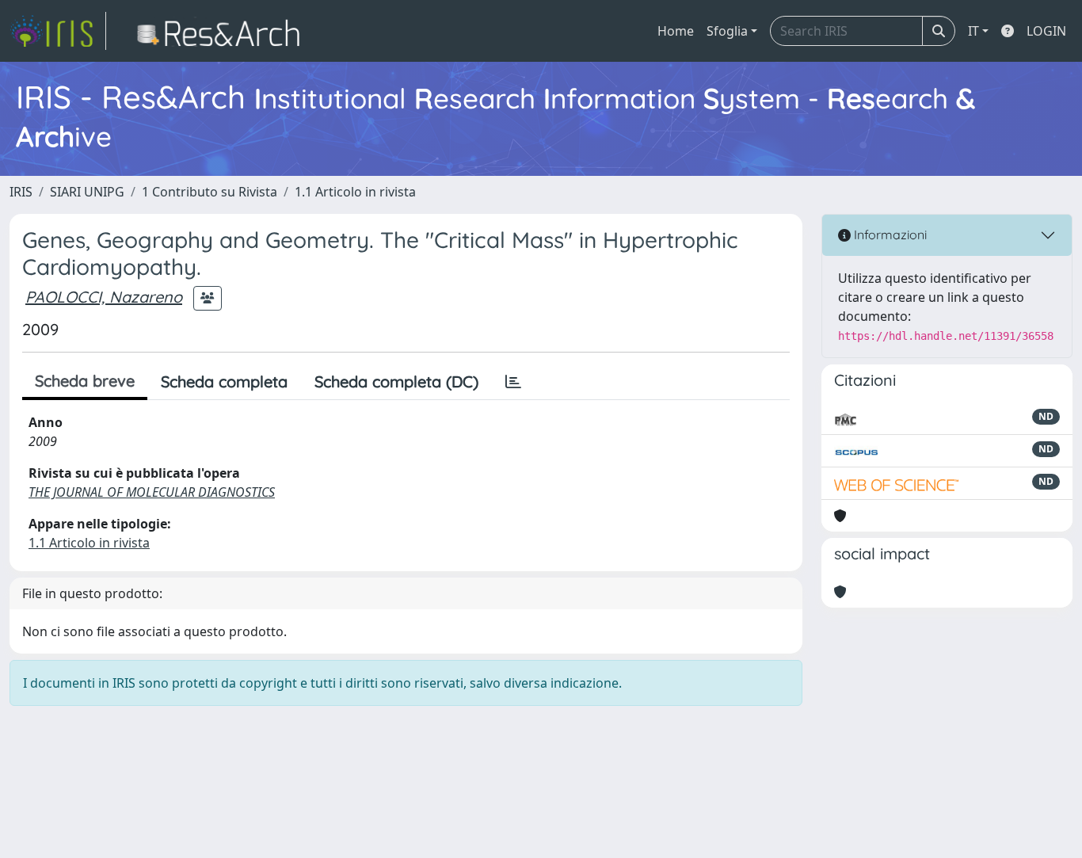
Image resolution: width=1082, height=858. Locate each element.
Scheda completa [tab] (224, 381)
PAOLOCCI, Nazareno (103, 297)
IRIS (21, 191)
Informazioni (889, 234)
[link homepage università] (223, 31)
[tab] (513, 381)
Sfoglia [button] (727, 31)
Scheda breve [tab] (85, 381)
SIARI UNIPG (87, 191)
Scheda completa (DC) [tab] (396, 381)
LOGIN (1046, 31)
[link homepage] (58, 31)
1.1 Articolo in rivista (355, 191)
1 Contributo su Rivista (209, 191)
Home (675, 31)
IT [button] (973, 31)
